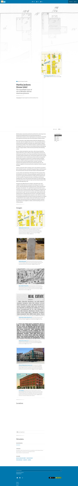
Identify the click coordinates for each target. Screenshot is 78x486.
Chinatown (25, 459)
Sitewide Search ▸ (18, 473)
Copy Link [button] (55, 129)
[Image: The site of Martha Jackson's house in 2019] (30, 356)
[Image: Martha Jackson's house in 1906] (51, 63)
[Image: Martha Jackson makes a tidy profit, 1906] (30, 305)
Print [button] (60, 129)
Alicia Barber (19, 97)
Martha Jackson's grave (22, 261)
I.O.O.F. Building (21, 390)
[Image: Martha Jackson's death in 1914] (30, 331)
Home (17, 482)
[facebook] (20, 478)
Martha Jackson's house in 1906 (48, 75)
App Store (52, 477)
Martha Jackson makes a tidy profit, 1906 (25, 317)
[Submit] (61, 470)
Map (41, 1)
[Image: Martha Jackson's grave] (30, 249)
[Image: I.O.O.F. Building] (30, 381)
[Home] (3, 1)
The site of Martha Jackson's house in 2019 (25, 365)
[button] (71, 2)
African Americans (19, 459)
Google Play (59, 477)
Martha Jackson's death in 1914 (24, 340)
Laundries (29, 459)
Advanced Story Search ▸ (20, 472)
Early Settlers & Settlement (22, 81)
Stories (34, 1)
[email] (17, 478)
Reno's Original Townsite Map (23, 285)
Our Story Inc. (18, 444)
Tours (38, 1)
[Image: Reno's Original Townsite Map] (30, 276)
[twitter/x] (22, 478)
